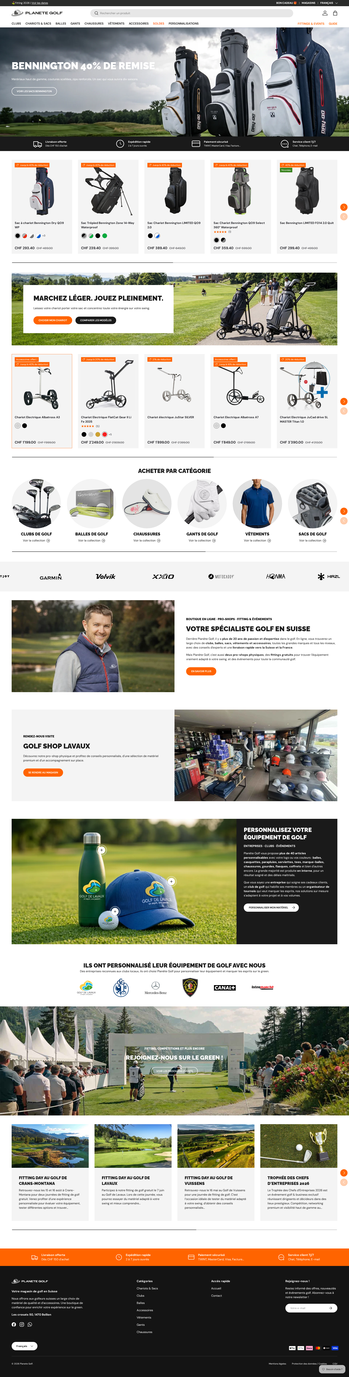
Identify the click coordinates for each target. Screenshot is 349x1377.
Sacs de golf (313, 534)
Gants (75, 23)
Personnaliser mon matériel (268, 907)
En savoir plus (201, 671)
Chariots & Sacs (38, 23)
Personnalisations (184, 23)
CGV (335, 1363)
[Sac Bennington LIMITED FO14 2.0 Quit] (307, 190)
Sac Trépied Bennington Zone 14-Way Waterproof (107, 225)
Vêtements (116, 23)
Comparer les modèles (95, 320)
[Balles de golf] (91, 503)
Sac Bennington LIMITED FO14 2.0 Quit (307, 223)
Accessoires (139, 23)
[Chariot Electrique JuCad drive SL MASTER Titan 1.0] (307, 384)
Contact (216, 1296)
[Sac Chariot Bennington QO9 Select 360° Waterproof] (241, 190)
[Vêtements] (257, 503)
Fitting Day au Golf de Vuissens (209, 1180)
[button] (335, 13)
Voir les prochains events (174, 1071)
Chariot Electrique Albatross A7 (236, 417)
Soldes (158, 23)
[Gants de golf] (202, 503)
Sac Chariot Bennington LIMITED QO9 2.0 (173, 225)
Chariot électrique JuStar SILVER (170, 417)
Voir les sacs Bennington (34, 91)
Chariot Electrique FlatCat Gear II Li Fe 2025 (106, 419)
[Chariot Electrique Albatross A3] (42, 384)
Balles (61, 23)
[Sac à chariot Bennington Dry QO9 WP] (42, 190)
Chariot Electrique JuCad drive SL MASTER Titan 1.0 (304, 419)
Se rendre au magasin (43, 772)
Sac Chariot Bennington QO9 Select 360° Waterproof (239, 225)
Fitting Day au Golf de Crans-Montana (43, 1180)
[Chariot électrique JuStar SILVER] (174, 384)
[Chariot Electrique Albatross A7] (241, 384)
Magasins (308, 3)
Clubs (16, 23)
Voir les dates (40, 3)
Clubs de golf (36, 534)
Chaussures (94, 23)
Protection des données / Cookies (309, 1363)
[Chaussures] (147, 503)
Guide (333, 24)
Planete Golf (26, 1363)
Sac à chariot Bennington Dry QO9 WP (39, 225)
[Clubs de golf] (36, 503)
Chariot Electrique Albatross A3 (37, 417)
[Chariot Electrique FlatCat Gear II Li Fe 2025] (108, 384)
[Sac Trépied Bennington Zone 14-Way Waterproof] (108, 190)
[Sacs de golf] (312, 503)
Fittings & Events (311, 24)
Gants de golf (202, 534)
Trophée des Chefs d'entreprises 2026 (288, 1180)
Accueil (216, 1288)
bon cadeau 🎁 (286, 3)
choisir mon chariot (53, 320)
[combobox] (191, 13)
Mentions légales (277, 1363)
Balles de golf (91, 534)
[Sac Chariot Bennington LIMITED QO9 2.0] (174, 190)
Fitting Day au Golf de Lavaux (126, 1180)
